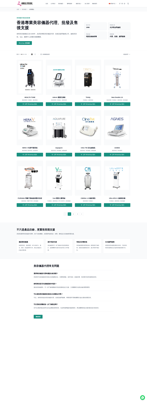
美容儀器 (60, 3)
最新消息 (78, 3)
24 (23, 54)
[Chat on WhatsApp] (142, 397)
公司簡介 (53, 3)
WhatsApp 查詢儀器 (24, 43)
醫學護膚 (69, 3)
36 (26, 54)
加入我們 (87, 3)
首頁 (47, 3)
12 (21, 54)
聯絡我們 (94, 3)
